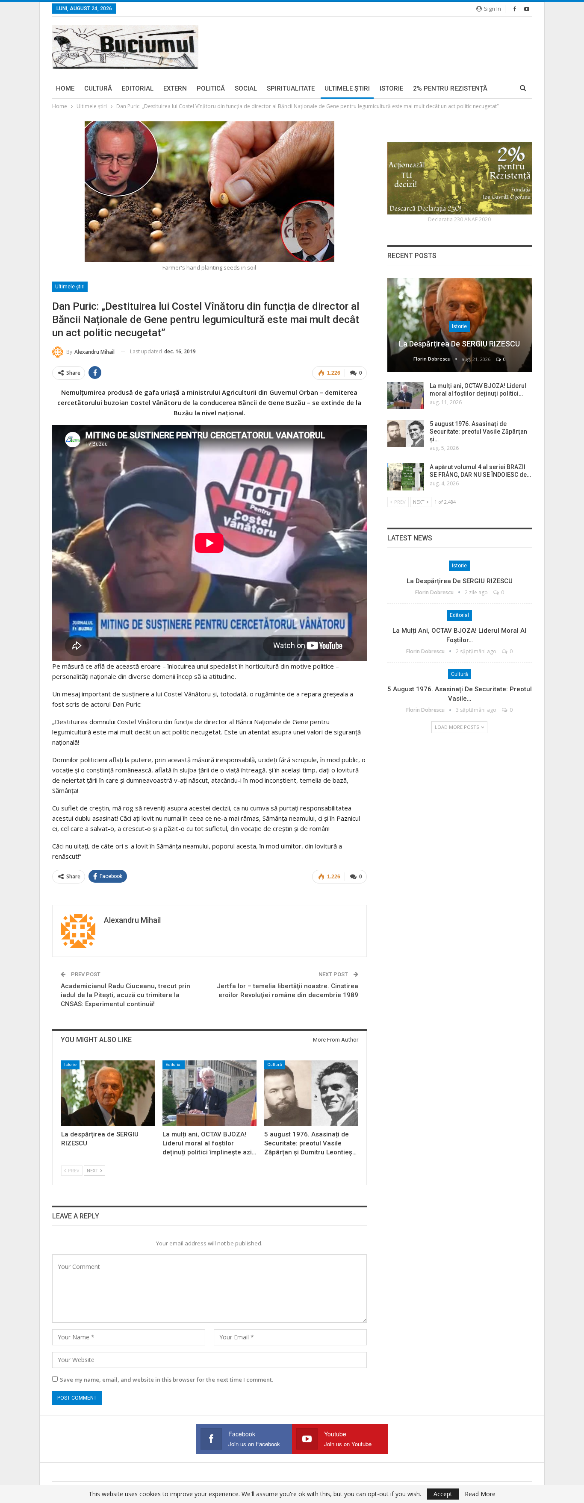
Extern (175, 88)
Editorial (137, 88)
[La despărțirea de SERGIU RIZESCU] (108, 1093)
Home (65, 88)
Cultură (98, 88)
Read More (480, 1494)
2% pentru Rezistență (450, 88)
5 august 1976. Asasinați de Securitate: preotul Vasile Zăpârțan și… (478, 431)
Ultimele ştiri (347, 88)
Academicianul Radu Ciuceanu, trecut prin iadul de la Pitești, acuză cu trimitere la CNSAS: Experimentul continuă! (125, 995)
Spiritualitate (291, 88)
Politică (211, 88)
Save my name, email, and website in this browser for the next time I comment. (166, 1379)
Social (246, 88)
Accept (443, 1494)
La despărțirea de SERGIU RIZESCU (459, 343)
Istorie (391, 88)
